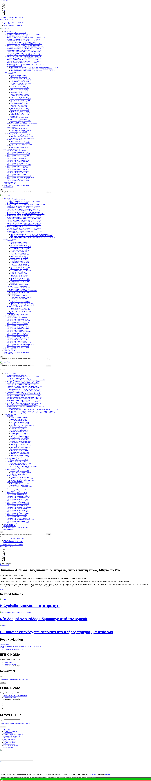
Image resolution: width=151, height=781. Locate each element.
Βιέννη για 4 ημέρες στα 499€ (18, 86)
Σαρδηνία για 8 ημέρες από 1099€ (19, 114)
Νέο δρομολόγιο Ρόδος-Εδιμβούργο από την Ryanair (43, 619)
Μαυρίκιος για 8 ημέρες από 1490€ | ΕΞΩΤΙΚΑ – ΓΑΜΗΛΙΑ (24, 55)
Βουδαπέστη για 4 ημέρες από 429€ (20, 78)
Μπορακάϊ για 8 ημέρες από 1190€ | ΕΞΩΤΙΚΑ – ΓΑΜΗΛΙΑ (24, 48)
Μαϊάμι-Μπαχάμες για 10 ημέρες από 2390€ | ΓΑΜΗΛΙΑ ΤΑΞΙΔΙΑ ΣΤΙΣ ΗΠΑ (32, 70)
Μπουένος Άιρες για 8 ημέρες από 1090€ (21, 136)
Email (1, 676)
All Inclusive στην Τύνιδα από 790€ (17, 150)
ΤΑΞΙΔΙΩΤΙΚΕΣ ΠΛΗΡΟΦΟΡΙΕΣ (13, 25)
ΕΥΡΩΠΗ (10, 73)
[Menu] (0, 369)
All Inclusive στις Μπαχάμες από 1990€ (18, 180)
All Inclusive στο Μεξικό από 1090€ (17, 163)
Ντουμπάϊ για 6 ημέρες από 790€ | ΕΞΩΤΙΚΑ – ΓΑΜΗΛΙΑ (23, 34)
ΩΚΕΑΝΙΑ (10, 146)
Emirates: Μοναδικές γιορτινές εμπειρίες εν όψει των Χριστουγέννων (21, 646)
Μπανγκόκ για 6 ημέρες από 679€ (16, 33)
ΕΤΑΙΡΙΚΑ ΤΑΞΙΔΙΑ (9, 183)
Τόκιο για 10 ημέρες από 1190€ (19, 117)
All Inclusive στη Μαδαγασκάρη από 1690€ (19, 176)
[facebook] (4, 4)
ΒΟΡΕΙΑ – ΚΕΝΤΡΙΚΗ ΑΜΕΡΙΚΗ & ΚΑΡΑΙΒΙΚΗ (22, 124)
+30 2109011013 (8, 662)
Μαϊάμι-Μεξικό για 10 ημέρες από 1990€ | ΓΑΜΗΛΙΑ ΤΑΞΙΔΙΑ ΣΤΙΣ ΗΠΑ (31, 69)
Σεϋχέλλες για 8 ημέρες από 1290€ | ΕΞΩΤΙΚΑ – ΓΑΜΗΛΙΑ (24, 50)
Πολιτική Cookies (8, 747)
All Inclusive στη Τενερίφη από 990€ (17, 158)
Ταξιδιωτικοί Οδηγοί (9, 742)
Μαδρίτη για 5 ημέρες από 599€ (19, 102)
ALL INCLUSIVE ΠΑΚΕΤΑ (11, 149)
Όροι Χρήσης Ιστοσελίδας (10, 745)
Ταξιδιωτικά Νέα (4, 565)
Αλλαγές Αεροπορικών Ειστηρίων (13, 734)
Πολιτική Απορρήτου (9, 744)
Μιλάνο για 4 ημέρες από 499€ (19, 89)
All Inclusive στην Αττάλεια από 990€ (17, 157)
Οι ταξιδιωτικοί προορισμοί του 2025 (11, 649)
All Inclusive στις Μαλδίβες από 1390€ (18, 171)
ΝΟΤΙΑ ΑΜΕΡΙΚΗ (12, 133)
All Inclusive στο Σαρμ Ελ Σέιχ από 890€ (18, 154)
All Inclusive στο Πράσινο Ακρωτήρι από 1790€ (20, 177)
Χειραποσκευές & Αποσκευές (11, 736)
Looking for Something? (7, 192)
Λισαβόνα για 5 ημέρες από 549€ (19, 95)
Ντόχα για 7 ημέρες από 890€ (18, 132)
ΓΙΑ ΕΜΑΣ (6, 24)
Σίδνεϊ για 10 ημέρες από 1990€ (19, 147)
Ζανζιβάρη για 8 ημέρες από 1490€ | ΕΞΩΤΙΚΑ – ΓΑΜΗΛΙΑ (24, 53)
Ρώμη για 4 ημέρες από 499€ (18, 92)
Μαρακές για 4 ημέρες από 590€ (19, 122)
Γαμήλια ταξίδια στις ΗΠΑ (14, 66)
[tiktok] (4, 14)
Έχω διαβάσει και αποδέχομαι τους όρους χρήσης (16, 679)
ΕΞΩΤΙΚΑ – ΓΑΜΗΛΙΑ (10, 31)
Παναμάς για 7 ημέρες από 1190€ (19, 125)
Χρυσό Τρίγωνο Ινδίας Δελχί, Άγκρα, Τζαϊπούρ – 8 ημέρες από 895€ (26, 37)
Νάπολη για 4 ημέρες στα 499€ (19, 91)
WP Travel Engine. (92, 774)
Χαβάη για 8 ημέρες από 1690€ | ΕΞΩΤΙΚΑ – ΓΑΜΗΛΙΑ (23, 59)
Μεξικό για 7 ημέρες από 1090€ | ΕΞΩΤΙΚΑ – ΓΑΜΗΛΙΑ (23, 45)
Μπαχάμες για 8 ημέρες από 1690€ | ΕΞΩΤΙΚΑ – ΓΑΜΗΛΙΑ (24, 58)
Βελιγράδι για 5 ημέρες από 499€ (19, 88)
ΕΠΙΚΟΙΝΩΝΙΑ (8, 187)
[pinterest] (4, 8)
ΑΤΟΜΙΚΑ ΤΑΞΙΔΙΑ (9, 72)
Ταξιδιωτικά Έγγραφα (9, 737)
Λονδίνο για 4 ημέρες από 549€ (19, 97)
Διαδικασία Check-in (9, 739)
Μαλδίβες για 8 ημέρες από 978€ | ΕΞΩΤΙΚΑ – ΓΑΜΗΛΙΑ (23, 39)
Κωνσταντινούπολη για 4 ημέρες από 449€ (22, 83)
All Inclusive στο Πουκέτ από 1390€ (17, 172)
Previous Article (4, 644)
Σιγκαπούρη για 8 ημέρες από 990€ (20, 143)
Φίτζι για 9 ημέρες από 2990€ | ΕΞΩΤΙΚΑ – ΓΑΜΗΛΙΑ (22, 62)
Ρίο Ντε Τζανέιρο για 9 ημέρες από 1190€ (22, 138)
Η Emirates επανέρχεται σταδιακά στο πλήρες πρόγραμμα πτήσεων (56, 632)
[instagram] (4, 6)
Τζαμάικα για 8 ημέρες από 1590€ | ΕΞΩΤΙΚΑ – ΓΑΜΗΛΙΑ (24, 56)
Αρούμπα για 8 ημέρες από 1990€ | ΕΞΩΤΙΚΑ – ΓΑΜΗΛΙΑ (24, 61)
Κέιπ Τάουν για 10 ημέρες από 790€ (20, 121)
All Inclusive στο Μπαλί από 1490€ (17, 174)
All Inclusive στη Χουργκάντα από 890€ (18, 155)
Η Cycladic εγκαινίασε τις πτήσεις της (31, 606)
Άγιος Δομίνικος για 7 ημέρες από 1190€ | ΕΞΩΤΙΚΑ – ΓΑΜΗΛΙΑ (25, 47)
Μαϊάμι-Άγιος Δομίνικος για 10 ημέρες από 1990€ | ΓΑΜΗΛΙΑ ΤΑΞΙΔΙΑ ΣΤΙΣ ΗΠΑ (34, 67)
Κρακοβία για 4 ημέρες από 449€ (19, 81)
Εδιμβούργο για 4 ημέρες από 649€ (20, 105)
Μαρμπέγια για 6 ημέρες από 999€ (20, 113)
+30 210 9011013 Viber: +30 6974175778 (11, 17)
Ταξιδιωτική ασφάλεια (9, 741)
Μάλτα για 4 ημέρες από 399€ (18, 77)
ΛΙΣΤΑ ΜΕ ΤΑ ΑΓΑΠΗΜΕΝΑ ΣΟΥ (13, 22)
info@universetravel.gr (6, 19)
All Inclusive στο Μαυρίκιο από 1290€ (17, 169)
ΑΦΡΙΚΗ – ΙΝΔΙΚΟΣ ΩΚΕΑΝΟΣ (17, 119)
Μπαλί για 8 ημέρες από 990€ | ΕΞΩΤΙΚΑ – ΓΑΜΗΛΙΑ (23, 40)
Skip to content (4, 0)
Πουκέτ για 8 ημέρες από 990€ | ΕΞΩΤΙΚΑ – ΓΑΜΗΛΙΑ (23, 42)
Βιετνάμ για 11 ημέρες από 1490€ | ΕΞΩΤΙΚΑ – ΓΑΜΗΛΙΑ (24, 51)
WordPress (108, 774)
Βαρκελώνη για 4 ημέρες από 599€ (20, 100)
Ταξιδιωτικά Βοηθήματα (10, 731)
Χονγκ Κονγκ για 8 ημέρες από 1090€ (21, 144)
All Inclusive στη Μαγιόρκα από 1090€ (18, 161)
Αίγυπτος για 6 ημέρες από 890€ (19, 128)
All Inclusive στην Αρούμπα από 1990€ (18, 179)
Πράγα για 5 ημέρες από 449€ (18, 84)
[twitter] (4, 10)
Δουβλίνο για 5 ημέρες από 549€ (19, 94)
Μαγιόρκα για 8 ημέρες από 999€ (19, 111)
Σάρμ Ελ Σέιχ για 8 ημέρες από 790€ (17, 36)
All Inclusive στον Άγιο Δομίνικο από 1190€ (19, 165)
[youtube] (4, 12)
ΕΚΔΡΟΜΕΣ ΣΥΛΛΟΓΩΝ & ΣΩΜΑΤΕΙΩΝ (16, 185)
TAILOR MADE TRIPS (10, 182)
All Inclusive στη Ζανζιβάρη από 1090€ (18, 160)
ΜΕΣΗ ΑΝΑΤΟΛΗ (12, 127)
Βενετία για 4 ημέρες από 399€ (19, 75)
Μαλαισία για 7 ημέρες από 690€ (19, 141)
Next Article (3, 648)
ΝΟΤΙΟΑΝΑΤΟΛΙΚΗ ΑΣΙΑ (15, 139)
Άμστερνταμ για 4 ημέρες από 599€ (20, 99)
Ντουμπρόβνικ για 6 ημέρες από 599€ (21, 103)
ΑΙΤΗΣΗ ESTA (8, 733)
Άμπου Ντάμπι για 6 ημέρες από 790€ (21, 130)
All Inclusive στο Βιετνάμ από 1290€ (17, 168)
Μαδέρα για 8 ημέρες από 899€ (19, 108)
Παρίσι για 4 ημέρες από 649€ (18, 106)
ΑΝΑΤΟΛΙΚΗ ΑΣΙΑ (13, 116)
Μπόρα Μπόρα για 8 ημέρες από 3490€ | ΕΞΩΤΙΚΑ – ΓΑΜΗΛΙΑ (25, 64)
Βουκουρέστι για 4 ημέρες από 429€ (20, 80)
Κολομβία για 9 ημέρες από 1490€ (20, 135)
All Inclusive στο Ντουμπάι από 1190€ (17, 166)
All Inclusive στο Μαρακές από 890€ (17, 152)
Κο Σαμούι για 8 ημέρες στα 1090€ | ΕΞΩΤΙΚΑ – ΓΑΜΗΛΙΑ (24, 44)
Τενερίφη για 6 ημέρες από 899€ (19, 110)
